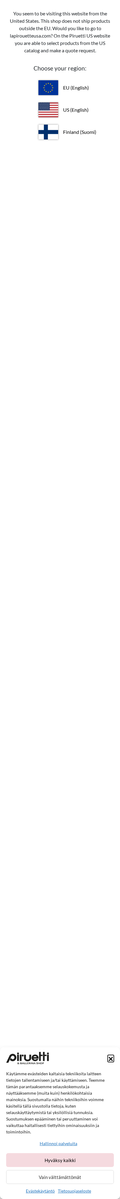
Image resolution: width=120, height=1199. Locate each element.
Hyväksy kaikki (60, 1160)
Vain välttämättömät (60, 1177)
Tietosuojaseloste (74, 1190)
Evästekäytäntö (40, 1190)
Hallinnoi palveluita (58, 1143)
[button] (111, 1058)
